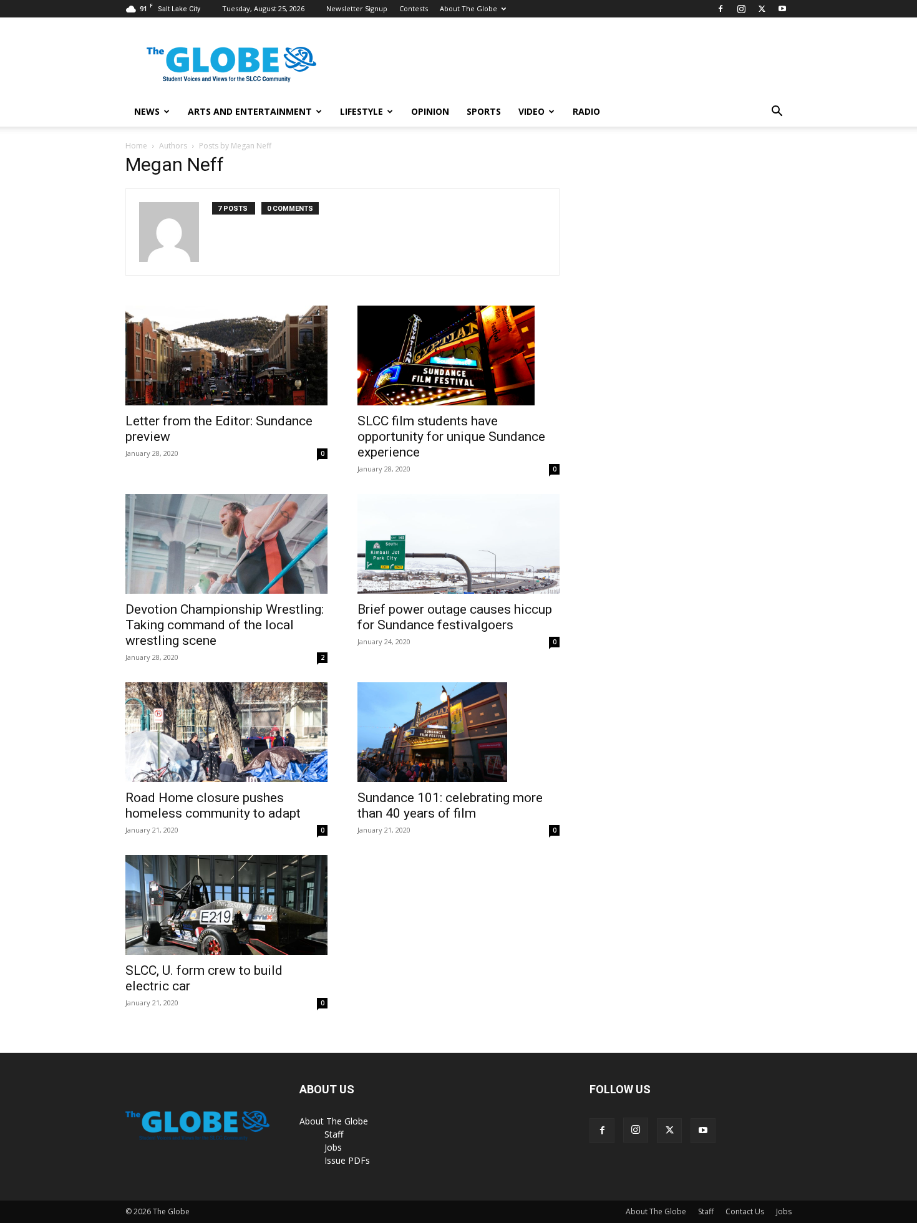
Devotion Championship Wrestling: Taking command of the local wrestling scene (224, 625)
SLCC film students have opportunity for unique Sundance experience (451, 436)
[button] (777, 112)
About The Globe (468, 8)
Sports (484, 111)
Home (136, 145)
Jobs (333, 1147)
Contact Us (744, 1211)
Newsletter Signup (356, 8)
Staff (333, 1134)
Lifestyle (361, 111)
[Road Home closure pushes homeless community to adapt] (226, 732)
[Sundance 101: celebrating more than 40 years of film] (458, 732)
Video (531, 111)
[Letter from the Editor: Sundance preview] (226, 355)
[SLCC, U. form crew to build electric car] (226, 905)
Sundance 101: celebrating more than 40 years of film (450, 805)
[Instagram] (741, 8)
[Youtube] (782, 8)
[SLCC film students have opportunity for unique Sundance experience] (458, 355)
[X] (761, 8)
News (147, 111)
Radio (586, 111)
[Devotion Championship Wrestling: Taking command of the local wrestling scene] (226, 544)
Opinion (430, 111)
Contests (413, 8)
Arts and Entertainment (250, 111)
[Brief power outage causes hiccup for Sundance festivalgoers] (458, 544)
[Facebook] (720, 8)
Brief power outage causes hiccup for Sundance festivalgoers (454, 617)
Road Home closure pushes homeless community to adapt (213, 805)
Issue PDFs (347, 1160)
